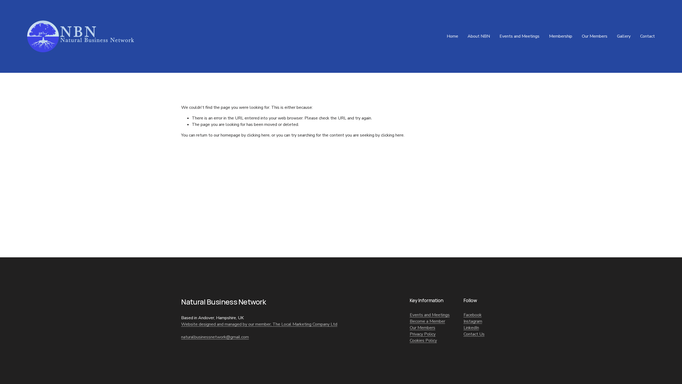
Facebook (473, 315)
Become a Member (427, 321)
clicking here (258, 135)
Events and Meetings (519, 36)
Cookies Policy (423, 340)
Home (452, 36)
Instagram (473, 321)
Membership (560, 36)
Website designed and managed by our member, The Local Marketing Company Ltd (259, 324)
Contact (647, 36)
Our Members (594, 36)
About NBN (479, 36)
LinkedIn (471, 328)
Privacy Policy (423, 334)
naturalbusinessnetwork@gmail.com (215, 337)
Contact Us (474, 334)
